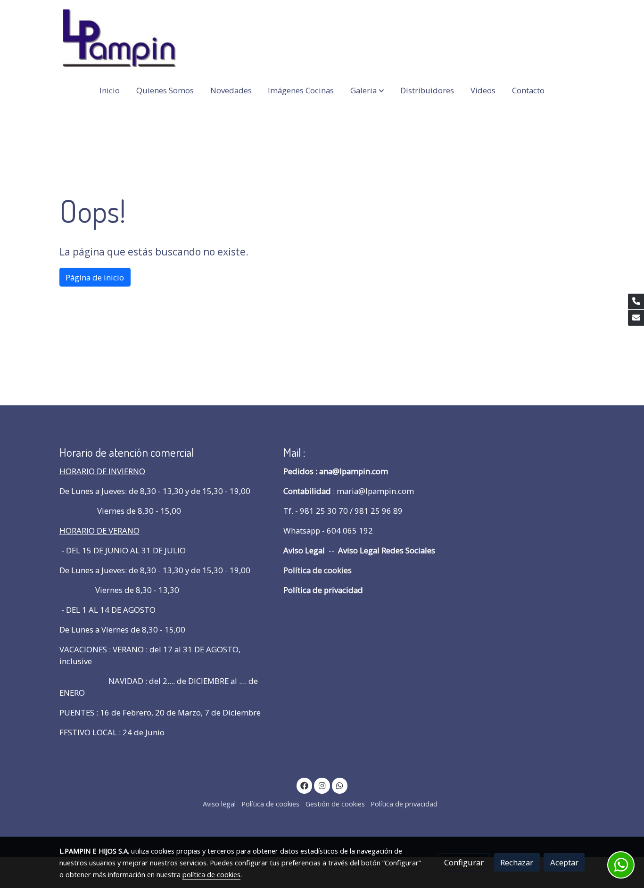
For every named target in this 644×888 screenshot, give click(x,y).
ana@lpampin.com (353, 471)
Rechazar (516, 862)
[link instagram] (322, 785)
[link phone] (636, 302)
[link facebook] (305, 785)
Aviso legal (219, 803)
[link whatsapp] (339, 785)
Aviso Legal (304, 550)
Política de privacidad (323, 589)
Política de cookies (317, 570)
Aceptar (564, 862)
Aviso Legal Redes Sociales (385, 550)
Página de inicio (95, 277)
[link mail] (636, 318)
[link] (119, 38)
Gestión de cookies (335, 803)
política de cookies (211, 874)
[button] (367, 90)
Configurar (464, 862)
